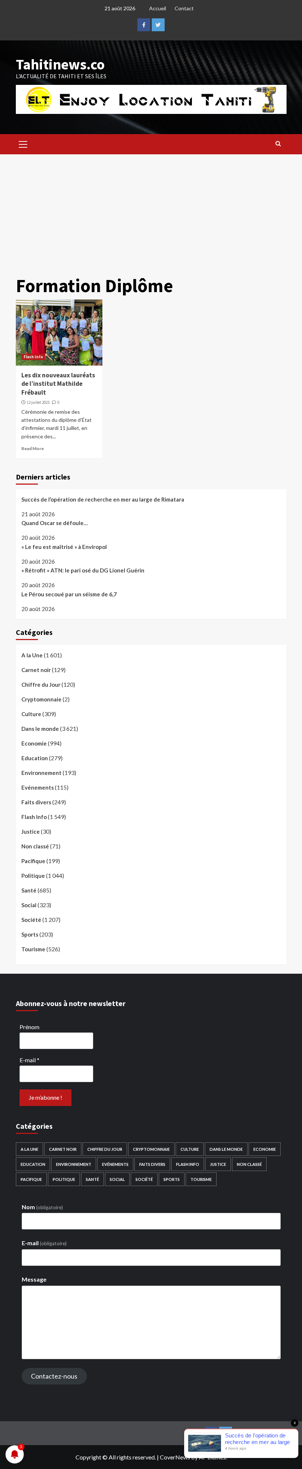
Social (28, 905)
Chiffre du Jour (40, 684)
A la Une (32, 655)
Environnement (41, 772)
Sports (29, 934)
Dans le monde (40, 728)
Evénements (37, 787)
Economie (34, 743)
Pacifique (33, 861)
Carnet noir (36, 670)
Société (31, 919)
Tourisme (33, 949)
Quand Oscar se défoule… (54, 523)
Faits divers (36, 802)
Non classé (35, 846)
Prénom (29, 1026)
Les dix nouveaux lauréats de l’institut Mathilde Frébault (58, 384)
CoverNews (175, 1457)
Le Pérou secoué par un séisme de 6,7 (69, 594)
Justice (30, 831)
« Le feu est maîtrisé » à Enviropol (64, 546)
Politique (33, 875)
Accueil (157, 8)
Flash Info (33, 356)
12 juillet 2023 (38, 402)
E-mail (29, 1059)
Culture (31, 714)
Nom (42, 1206)
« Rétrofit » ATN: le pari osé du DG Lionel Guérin (82, 570)
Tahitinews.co (60, 64)
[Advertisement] (151, 209)
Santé (28, 890)
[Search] (278, 143)
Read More (32, 448)
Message (34, 1279)
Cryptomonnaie (41, 699)
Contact (184, 8)
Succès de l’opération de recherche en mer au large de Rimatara (102, 499)
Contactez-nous (54, 1376)
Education (34, 758)
